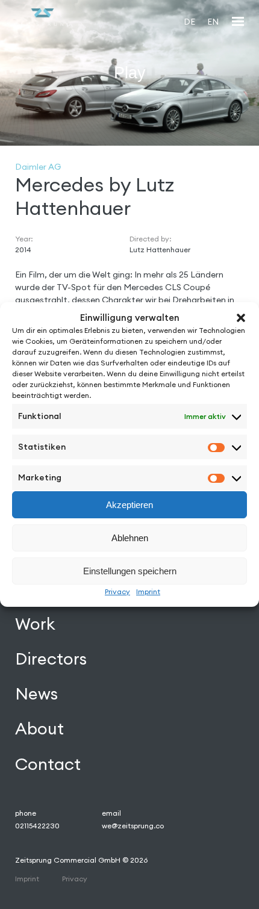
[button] (241, 318)
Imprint (148, 591)
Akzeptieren (129, 505)
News (36, 693)
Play (130, 72)
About (39, 728)
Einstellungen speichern (129, 571)
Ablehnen (129, 538)
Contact (48, 764)
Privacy (117, 591)
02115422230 (37, 825)
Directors (51, 658)
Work (35, 623)
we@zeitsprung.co (133, 825)
